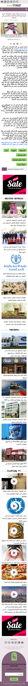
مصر (6, 150)
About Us (9, 648)
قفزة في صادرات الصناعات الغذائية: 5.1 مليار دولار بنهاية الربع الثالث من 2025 (15, 398)
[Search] (26, 9)
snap (5, 1)
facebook (17, 2)
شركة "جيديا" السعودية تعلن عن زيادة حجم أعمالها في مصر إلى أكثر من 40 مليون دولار (15, 249)
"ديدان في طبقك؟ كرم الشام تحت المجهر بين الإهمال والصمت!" (14, 541)
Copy (4, 169)
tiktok (8, 1)
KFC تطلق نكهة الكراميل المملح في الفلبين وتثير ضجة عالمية (16, 464)
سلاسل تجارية (13, 647)
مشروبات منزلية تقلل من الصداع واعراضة (14, 562)
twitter (11, 2)
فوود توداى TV (18, 648)
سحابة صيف (21, 164)
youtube (2, 2)
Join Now (14, 679)
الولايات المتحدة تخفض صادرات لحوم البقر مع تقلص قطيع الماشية (14, 298)
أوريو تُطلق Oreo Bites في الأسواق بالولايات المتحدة (16, 442)
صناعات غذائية (21, 647)
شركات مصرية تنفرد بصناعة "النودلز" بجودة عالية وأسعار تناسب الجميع (15, 322)
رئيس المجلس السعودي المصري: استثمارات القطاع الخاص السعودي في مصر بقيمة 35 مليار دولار (14, 222)
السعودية (22, 150)
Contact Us (13, 648)
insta (14, 2)
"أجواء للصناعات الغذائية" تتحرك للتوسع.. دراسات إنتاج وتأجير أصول (14, 420)
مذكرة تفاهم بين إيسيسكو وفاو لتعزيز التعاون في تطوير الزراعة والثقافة (14, 274)
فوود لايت (8, 647)
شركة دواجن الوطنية (20, 48)
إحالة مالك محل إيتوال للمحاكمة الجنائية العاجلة (15, 376)
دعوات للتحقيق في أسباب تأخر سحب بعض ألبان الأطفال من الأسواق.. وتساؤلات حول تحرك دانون (16, 353)
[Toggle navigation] (2, 9)
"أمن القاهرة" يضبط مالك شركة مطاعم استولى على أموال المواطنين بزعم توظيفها (15, 493)
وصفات (5, 647)
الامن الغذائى (21, 155)
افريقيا (14, 150)
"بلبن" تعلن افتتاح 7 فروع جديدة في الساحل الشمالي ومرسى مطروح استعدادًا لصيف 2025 (14, 518)
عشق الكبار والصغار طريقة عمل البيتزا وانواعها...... (15, 583)
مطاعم (17, 647)
